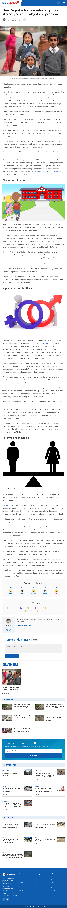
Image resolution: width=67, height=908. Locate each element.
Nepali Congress (13, 608)
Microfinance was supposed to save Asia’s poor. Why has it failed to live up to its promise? (12, 804)
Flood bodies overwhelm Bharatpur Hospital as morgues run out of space (12, 841)
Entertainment (22, 885)
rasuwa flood (30, 611)
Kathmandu (39, 608)
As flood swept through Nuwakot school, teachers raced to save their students (12, 826)
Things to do (38, 887)
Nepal (23, 608)
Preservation (38, 885)
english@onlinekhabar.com (9, 895)
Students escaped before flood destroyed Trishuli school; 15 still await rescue (45, 826)
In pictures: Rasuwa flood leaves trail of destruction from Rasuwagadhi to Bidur (22, 706)
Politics (20, 879)
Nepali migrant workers (53, 608)
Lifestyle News (55, 877)
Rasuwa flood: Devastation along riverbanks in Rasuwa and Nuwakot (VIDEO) (55, 706)
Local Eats (37, 882)
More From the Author (24, 625)
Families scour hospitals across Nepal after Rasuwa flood (45, 840)
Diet (52, 882)
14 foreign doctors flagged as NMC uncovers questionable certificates (12, 790)
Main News (22, 877)
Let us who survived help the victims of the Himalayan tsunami (11, 773)
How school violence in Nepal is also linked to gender (10, 689)
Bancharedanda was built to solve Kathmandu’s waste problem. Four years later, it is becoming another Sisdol (44, 774)
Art (52, 879)
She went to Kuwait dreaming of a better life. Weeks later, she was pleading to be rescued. (45, 790)
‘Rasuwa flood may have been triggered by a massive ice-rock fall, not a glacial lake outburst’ (12, 855)
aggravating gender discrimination (50, 172)
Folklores (37, 879)
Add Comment (12, 656)
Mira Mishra (7, 505)
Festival (37, 877)
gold (31, 608)
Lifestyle (21, 887)
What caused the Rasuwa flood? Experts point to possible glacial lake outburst (54, 718)
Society (21, 882)
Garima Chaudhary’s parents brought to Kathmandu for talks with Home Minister (23, 730)
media (47, 343)
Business (21, 890)
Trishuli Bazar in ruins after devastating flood (22, 716)
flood (40, 611)
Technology (54, 887)
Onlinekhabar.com (7, 883)
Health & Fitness (55, 885)
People (53, 890)
